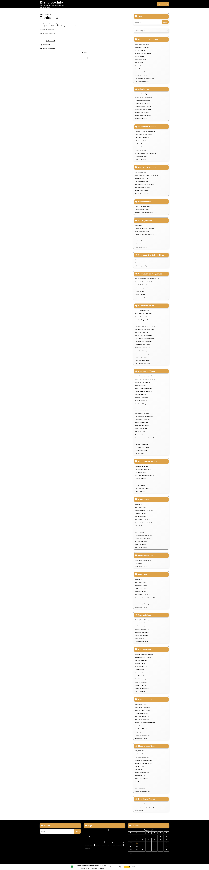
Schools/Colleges (140, 478)
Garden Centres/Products (143, 626)
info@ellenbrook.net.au (50, 29)
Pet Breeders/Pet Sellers (142, 103)
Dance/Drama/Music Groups (143, 335)
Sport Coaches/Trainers (142, 488)
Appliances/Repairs (141, 704)
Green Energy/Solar (141, 428)
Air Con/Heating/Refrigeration (144, 376)
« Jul (129, 858)
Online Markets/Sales (141, 778)
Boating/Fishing (140, 56)
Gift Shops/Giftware (141, 541)
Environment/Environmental (143, 760)
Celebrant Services (141, 516)
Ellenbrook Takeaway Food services (108, 836)
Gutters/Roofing (140, 431)
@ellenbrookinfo (50, 41)
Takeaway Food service (90, 836)
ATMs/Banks (138, 563)
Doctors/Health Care (141, 666)
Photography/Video (141, 547)
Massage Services (140, 685)
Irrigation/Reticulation (141, 635)
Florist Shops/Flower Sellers (143, 535)
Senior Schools (140, 294)
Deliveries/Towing (140, 150)
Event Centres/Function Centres (145, 529)
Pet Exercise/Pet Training (143, 106)
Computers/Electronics (142, 757)
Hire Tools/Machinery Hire (143, 434)
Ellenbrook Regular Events (76, 4)
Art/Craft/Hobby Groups (142, 310)
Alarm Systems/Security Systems (145, 379)
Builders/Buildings (140, 385)
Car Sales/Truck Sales (141, 144)
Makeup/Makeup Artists (142, 190)
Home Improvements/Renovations (145, 438)
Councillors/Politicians (141, 332)
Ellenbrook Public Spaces (91, 830)
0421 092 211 (51, 33)
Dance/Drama (139, 69)
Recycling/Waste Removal (143, 732)
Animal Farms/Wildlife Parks (143, 97)
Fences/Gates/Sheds (141, 623)
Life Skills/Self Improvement (143, 679)
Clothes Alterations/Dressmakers (145, 228)
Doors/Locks (139, 407)
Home (90, 4)
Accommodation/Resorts (142, 44)
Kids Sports (121, 839)
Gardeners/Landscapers (142, 632)
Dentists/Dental (140, 663)
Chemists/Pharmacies (141, 660)
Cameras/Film (139, 62)
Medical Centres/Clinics (142, 688)
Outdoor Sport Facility (97, 842)
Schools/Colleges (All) (141, 288)
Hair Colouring (120, 842)
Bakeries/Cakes (139, 504)
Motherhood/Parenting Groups (144, 354)
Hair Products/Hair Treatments (144, 184)
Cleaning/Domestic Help (142, 710)
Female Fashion (140, 237)
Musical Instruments (141, 75)
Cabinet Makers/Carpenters (143, 391)
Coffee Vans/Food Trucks (143, 519)
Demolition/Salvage (141, 404)
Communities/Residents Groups (144, 323)
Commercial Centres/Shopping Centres (147, 278)
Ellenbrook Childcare (104, 833)
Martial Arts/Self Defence (143, 72)
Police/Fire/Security (141, 266)
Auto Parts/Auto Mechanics (143, 140)
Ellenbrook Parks (103, 830)
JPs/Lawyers (139, 769)
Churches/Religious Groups (143, 320)
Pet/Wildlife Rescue (141, 118)
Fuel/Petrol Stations (141, 159)
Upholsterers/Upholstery (142, 735)
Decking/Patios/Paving (142, 619)
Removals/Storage (140, 788)
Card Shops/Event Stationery (144, 510)
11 (137, 843)
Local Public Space (110, 842)
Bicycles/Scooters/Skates (143, 53)
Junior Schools (140, 291)
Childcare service (89, 845)
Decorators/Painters (141, 400)
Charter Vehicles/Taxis (142, 147)
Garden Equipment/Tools (142, 629)
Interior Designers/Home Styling (145, 722)
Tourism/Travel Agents (142, 81)
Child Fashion (139, 225)
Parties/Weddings (140, 544)
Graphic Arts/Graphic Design (143, 763)
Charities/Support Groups (142, 316)
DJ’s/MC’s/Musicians (141, 526)
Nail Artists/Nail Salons (142, 193)
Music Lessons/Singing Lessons (144, 475)
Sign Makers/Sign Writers (142, 447)
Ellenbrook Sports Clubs (90, 833)
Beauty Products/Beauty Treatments (146, 175)
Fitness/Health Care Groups (143, 341)
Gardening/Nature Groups (142, 347)
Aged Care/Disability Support (144, 654)
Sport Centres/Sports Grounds (144, 298)
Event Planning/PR (140, 532)
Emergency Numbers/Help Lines (145, 338)
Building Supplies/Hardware (143, 388)
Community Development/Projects (145, 326)
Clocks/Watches (140, 754)
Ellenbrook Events (140, 259)
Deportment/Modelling (142, 231)
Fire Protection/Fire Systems (144, 416)
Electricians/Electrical (141, 410)
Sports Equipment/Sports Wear (144, 78)
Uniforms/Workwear (141, 247)
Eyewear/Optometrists (142, 672)
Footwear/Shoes (140, 241)
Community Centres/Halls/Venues (145, 281)
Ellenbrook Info (51, 2)
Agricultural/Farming (141, 94)
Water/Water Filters (141, 607)
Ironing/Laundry (139, 725)
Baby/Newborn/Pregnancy (143, 657)
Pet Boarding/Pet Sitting (142, 100)
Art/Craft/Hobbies (140, 50)
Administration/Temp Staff (143, 206)
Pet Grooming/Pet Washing (143, 109)
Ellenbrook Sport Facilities (91, 839)
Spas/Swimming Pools (141, 641)
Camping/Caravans (140, 65)
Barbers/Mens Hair (140, 172)
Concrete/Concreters (141, 397)
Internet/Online (139, 766)
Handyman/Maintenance (142, 716)
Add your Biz (163, 4)
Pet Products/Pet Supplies (143, 115)
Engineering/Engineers (142, 413)
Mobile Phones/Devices (142, 772)
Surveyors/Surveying (141, 450)
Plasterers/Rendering (141, 444)
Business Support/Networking (144, 212)
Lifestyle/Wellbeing (141, 682)
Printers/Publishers (141, 785)
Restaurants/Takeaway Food (144, 604)
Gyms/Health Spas (140, 676)
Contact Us (98, 4)
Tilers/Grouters (139, 453)
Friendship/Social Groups (142, 344)
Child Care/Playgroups (142, 466)
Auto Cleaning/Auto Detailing (144, 134)
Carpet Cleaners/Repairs (142, 707)
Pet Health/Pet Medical (142, 112)
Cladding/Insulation (141, 394)
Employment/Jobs (140, 472)
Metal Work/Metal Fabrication (144, 441)
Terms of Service (111, 4)
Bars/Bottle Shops (140, 507)
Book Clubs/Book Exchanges (143, 313)
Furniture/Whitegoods (141, 713)
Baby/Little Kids (140, 751)
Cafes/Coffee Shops (141, 588)
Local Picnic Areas (115, 833)
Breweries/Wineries (141, 585)
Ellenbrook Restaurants (117, 845)
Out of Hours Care (111, 839)
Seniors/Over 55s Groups (142, 360)
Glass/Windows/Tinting (142, 425)
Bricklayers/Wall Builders (142, 382)
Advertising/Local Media (142, 209)
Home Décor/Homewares (142, 719)
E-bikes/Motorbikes (141, 156)
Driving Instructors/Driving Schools (145, 153)
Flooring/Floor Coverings (142, 419)
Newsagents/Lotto (140, 775)
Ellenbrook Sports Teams (116, 830)
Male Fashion (139, 244)
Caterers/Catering (140, 513)
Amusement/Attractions (142, 47)
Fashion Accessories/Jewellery (144, 234)
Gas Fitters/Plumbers (141, 422)
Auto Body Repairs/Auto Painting (145, 131)
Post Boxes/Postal (141, 782)
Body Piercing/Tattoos (142, 178)
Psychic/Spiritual (140, 691)
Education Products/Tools (143, 469)
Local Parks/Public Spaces (143, 285)
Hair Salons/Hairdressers (142, 187)
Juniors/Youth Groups (141, 351)
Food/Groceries (139, 601)
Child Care (102, 839)
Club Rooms (87, 848)
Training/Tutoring (140, 491)
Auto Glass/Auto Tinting (142, 137)
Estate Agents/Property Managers (145, 807)
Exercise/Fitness (140, 669)
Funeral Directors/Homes (142, 538)
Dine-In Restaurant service (102, 845)
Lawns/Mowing (139, 638)
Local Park (87, 842)
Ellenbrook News (140, 263)
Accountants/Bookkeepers (143, 560)
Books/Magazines (140, 59)
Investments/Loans (141, 566)
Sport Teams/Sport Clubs (142, 363)
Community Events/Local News (144, 329)
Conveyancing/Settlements (143, 804)
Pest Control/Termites (142, 729)
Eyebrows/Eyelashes (141, 181)
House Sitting (139, 810)
